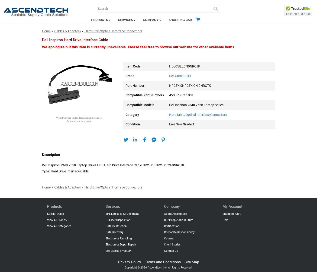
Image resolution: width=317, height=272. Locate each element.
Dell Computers (180, 76)
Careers (169, 238)
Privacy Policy (129, 262)
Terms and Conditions (163, 262)
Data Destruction (116, 226)
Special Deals (55, 213)
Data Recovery (114, 232)
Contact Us (171, 250)
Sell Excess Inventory (119, 250)
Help (225, 220)
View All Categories (59, 226)
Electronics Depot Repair (121, 244)
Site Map (191, 262)
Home (46, 31)
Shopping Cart (182, 20)
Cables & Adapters (67, 31)
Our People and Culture (178, 220)
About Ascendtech (175, 213)
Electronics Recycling (119, 238)
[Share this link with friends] (126, 139)
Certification (171, 226)
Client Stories (172, 244)
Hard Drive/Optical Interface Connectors (113, 31)
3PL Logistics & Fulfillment (122, 213)
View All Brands (57, 220)
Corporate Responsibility (179, 232)
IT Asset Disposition (118, 220)
